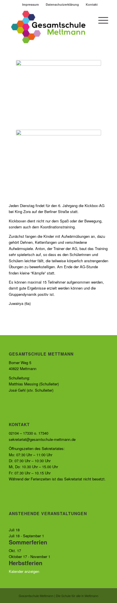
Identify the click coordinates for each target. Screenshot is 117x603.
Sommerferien (28, 542)
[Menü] (100, 20)
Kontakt (92, 4)
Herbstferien (25, 563)
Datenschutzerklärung (62, 4)
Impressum (30, 4)
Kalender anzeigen (24, 571)
